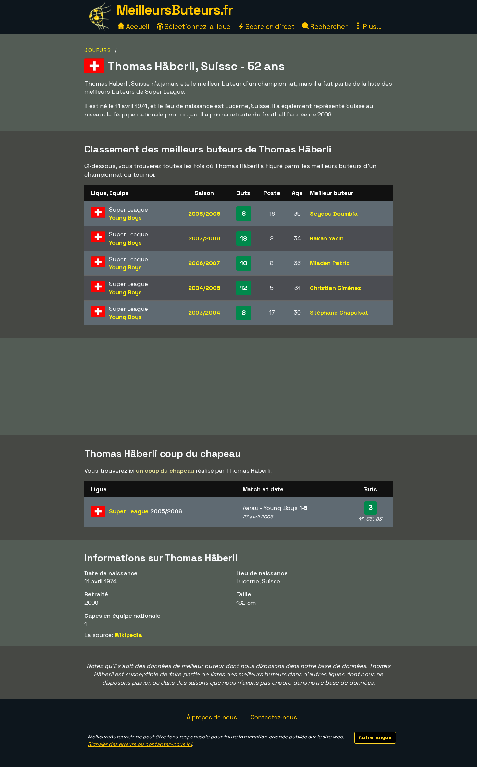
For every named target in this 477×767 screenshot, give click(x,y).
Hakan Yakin (327, 238)
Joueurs (97, 50)
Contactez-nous (274, 717)
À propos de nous (212, 717)
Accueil (136, 26)
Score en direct (269, 26)
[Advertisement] (238, 386)
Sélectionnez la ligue (197, 26)
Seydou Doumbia (334, 213)
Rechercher (328, 26)
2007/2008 (204, 238)
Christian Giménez (335, 288)
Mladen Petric (330, 263)
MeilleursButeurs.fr (174, 9)
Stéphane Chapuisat (339, 312)
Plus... (371, 26)
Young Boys (125, 217)
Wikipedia (128, 635)
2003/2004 (204, 312)
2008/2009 (204, 213)
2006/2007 (204, 263)
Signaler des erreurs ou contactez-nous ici (140, 744)
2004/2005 (204, 288)
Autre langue (375, 737)
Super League (145, 511)
